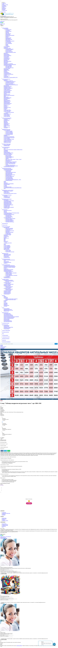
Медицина (5, 121)
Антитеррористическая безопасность (9, 266)
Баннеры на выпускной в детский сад (11, 298)
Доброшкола (6, 150)
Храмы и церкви (6, 248)
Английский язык (8, 29)
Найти (56, 343)
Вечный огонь (6, 191)
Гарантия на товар (5, 525)
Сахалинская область (9, 177)
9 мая (5, 260)
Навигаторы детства (9, 160)
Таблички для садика (7, 285)
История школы (6, 58)
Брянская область (8, 171)
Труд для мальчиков (9, 43)
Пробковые (5, 135)
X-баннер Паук (6, 256)
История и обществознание (10, 35)
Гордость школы (6, 56)
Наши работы (4, 6)
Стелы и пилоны (6, 328)
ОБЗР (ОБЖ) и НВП (9, 39)
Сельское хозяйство (9, 274)
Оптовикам (4, 5)
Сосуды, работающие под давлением (11, 275)
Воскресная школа (7, 54)
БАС (4, 148)
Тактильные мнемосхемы (10, 220)
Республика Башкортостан (10, 176)
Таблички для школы (7, 288)
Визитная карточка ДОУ (8, 86)
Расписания (6, 71)
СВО (5, 188)
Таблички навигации (7, 292)
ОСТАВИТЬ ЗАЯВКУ (3, 573)
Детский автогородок (7, 88)
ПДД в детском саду (7, 104)
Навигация (5, 62)
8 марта (5, 301)
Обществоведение (7, 123)
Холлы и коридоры (7, 46)
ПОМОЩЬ (2, 516)
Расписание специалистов (10, 230)
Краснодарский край (9, 173)
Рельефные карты (6, 145)
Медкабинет (6, 60)
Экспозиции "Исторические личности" (12, 165)
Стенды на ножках (7, 138)
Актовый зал (6, 47)
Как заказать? (4, 523)
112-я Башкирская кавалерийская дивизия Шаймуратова (12, 187)
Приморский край (8, 175)
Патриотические (6, 305)
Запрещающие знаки (7, 313)
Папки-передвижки (7, 102)
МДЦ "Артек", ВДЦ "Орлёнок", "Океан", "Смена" (14, 159)
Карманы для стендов (7, 141)
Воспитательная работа (7, 55)
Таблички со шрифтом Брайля (10, 218)
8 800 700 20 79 (2, 536)
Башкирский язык (8, 31)
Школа (5, 296)
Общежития (6, 122)
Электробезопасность (7, 277)
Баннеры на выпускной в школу (11, 299)
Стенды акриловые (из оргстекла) (9, 137)
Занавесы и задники (7, 91)
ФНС (5, 239)
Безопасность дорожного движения (9, 267)
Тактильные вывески (9, 219)
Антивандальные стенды (8, 140)
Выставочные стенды (7, 254)
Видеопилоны (6, 199)
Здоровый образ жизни (7, 262)
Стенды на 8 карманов (9, 134)
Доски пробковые (6, 308)
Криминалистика (6, 120)
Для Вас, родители (7, 89)
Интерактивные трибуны (8, 203)
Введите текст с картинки (4, 599)
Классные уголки (6, 59)
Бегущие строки (6, 326)
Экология (7, 45)
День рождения (6, 261)
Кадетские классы (7, 184)
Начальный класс (8, 37)
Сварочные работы (9, 273)
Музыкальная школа (7, 196)
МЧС (5, 240)
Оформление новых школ (6, 513)
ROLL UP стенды (6, 255)
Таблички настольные (7, 293)
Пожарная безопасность (7, 270)
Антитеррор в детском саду (10, 82)
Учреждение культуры (7, 234)
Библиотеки (6, 235)
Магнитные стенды (7, 94)
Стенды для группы (7, 111)
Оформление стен (7, 101)
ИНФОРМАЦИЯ (3, 522)
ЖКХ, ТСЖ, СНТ (6, 249)
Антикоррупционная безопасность (9, 265)
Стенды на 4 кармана (9, 131)
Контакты (3, 9)
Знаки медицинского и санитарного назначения (11, 316)
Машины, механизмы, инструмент (11, 272)
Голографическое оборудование (9, 200)
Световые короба (6, 325)
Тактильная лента (8, 215)
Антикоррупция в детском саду (10, 81)
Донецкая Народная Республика (11, 172)
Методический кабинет (7, 61)
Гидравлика (6, 119)
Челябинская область (9, 180)
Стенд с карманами (7, 130)
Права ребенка (6, 69)
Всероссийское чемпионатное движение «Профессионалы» (13, 149)
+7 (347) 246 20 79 (8, 536)
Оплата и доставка (5, 4)
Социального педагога (7, 73)
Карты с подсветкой (7, 144)
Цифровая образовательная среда (9, 166)
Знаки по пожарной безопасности (9, 317)
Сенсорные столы (7, 206)
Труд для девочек (8, 42)
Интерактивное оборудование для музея (10, 193)
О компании (4, 512)
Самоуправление (6, 72)
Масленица (5, 303)
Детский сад (6, 297)
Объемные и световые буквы (8, 327)
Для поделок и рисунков (8, 90)
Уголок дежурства (7, 75)
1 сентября (5, 302)
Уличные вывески (8, 287)
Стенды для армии (7, 245)
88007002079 (2, 21)
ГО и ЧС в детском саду (9, 83)
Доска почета (6, 241)
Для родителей (6, 57)
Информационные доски (8, 309)
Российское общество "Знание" (10, 162)
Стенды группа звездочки (10, 112)
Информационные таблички (8, 280)
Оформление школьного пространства (10, 64)
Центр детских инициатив (8, 154)
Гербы (5, 181)
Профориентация (6, 70)
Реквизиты (4, 8)
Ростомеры (5, 108)
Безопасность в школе (7, 48)
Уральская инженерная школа (8, 152)
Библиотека (6, 53)
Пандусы (5, 211)
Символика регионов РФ (8, 169)
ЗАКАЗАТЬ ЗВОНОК (3, 538)
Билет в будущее (8, 155)
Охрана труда (6, 268)
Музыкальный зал (7, 98)
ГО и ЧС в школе (8, 50)
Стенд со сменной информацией (9, 136)
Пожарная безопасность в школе (11, 52)
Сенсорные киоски (7, 205)
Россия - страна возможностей (10, 163)
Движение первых (9, 157)
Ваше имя (1, 634)
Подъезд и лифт (8, 250)
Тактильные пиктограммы (10, 221)
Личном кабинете (19, 645)
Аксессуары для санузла (7, 210)
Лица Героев (6, 151)
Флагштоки (6, 182)
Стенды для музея (7, 192)
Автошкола (5, 195)
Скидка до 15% (4, 10)
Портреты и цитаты (7, 68)
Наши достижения (7, 100)
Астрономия (8, 30)
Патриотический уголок (8, 103)
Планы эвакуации (7, 319)
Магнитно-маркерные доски (8, 310)
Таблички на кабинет (7, 291)
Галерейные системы (7, 87)
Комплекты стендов (7, 92)
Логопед (5, 93)
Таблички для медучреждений (8, 284)
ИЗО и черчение (8, 33)
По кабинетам (6, 28)
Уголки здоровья (6, 114)
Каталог (2, 25)
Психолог (5, 106)
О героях (5, 185)
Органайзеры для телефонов (8, 63)
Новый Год (5, 304)
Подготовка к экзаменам (8, 65)
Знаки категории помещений (8, 315)
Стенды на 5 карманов (9, 132)
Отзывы (3, 7)
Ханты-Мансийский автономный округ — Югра (13, 179)
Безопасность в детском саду (8, 80)
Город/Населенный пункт (4, 598)
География (7, 32)
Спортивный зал (8, 41)
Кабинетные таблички (9, 286)
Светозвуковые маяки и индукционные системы (11, 212)
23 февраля (5, 300)
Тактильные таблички (7, 217)
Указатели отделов (9, 242)
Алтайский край (8, 170)
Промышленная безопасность (8, 271)
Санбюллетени (8, 233)
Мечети (5, 243)
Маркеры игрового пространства (9, 95)
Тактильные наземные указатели (9, 214)
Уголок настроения (7, 115)
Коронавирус (8, 231)
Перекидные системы (7, 142)
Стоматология (8, 229)
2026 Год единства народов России (9, 259)
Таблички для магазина (7, 282)
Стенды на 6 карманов (9, 133)
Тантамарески (6, 113)
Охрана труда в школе (9, 51)
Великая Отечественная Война (9, 183)
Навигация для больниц (9, 232)
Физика (7, 44)
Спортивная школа (7, 197)
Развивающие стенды (7, 107)
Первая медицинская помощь (8, 269)
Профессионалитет (7, 125)
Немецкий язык (8, 38)
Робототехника (8, 40)
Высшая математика (7, 118)
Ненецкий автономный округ (10, 174)
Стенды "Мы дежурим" (7, 110)
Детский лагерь (6, 236)
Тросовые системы (7, 257)
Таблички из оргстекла (7, 290)
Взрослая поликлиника (9, 228)
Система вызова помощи (8, 213)
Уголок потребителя (7, 247)
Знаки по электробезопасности (9, 318)
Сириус (7, 164)
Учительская (6, 76)
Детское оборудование (7, 201)
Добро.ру (7, 158)
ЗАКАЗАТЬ (2, 603)
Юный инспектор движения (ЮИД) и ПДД (10, 77)
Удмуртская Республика (9, 178)
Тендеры (3, 519)
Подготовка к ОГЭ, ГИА (10, 67)
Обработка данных (5, 520)
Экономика (5, 127)
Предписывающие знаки (8, 320)
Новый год (5, 263)
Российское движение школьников (11, 161)
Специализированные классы (8, 74)
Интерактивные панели (7, 202)
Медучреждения (6, 227)
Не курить (7, 281)
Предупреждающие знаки (8, 321)
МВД (5, 238)
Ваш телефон (2, 635)
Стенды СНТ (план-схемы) (10, 251)
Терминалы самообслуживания (9, 207)
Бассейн (5, 237)
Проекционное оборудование (8, 204)
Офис (5, 244)
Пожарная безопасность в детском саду (12, 84)
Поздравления (6, 105)
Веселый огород (6, 85)
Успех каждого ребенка (7, 153)
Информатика (8, 34)
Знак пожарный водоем (7, 314)
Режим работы (8, 283)
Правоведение (6, 124)
